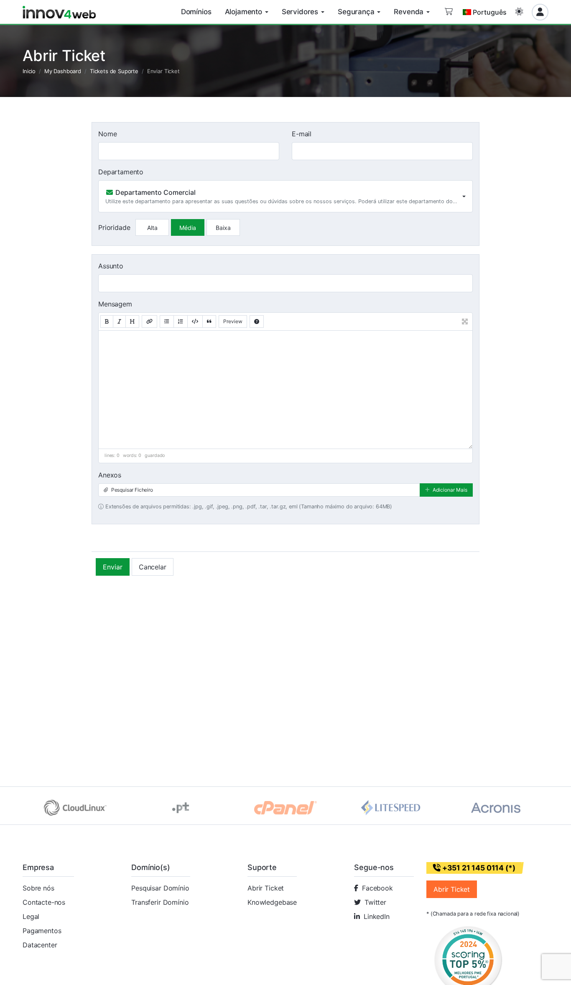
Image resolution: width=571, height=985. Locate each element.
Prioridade (114, 227)
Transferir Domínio (160, 902)
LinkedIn (377, 916)
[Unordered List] (167, 321)
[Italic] (119, 321)
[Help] (257, 321)
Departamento (120, 172)
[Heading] (132, 321)
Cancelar (152, 567)
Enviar (112, 567)
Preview (232, 321)
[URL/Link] (149, 321)
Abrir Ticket (265, 888)
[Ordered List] (180, 321)
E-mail (301, 134)
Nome (107, 134)
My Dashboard (62, 71)
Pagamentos (42, 930)
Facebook (377, 888)
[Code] (195, 321)
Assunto (110, 266)
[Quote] (209, 321)
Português (490, 12)
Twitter (375, 902)
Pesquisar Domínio (160, 888)
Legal (31, 916)
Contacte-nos (44, 902)
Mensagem (115, 304)
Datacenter (40, 945)
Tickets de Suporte (114, 71)
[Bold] (106, 321)
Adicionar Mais (449, 490)
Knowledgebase (272, 902)
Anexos (109, 475)
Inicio (29, 71)
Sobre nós (38, 888)
